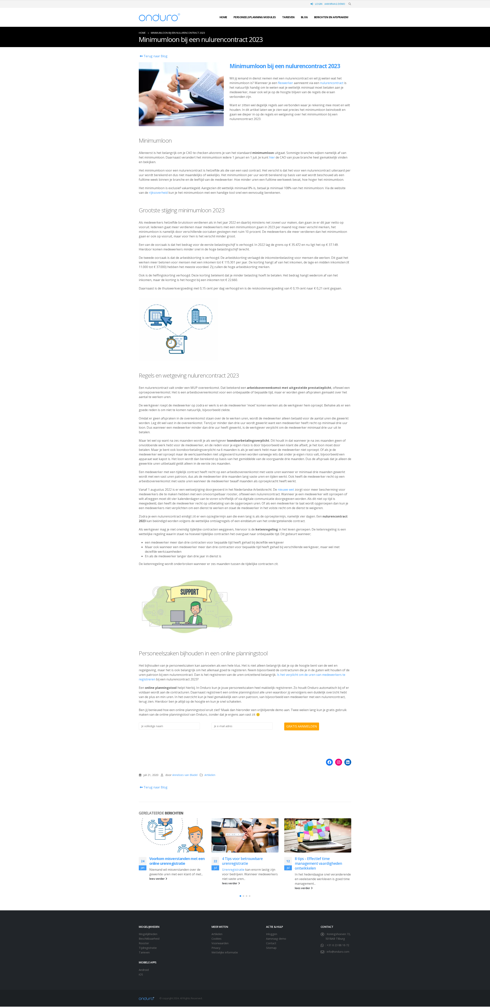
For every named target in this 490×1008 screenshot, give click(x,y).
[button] (240, 896)
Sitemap (271, 948)
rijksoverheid (158, 192)
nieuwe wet (286, 489)
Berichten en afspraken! (331, 17)
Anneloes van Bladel (185, 775)
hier (272, 157)
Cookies (216, 938)
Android (144, 970)
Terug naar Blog (155, 56)
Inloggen (271, 934)
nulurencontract (331, 83)
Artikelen (209, 775)
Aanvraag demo (334, 4)
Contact (271, 943)
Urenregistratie (233, 869)
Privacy (216, 948)
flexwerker (285, 83)
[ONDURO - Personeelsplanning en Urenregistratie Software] (159, 17)
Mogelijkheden (148, 934)
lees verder (157, 878)
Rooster (144, 943)
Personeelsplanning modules (255, 17)
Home (223, 17)
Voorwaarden (220, 943)
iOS (141, 974)
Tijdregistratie (148, 948)
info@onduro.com (338, 951)
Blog (304, 17)
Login (319, 4)
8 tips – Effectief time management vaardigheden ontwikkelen (318, 863)
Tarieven (288, 17)
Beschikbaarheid (149, 938)
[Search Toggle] (349, 4)
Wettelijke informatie (225, 952)
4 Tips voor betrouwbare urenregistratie (242, 861)
